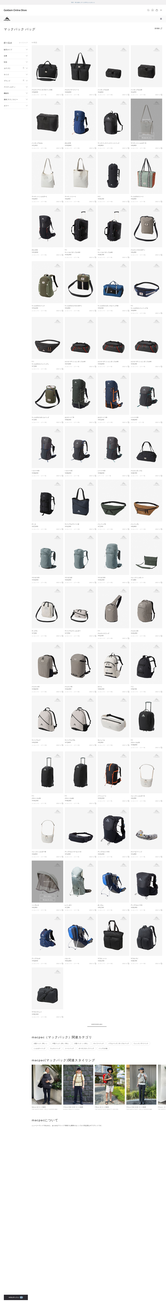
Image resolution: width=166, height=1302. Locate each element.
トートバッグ (69, 1048)
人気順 (147, 36)
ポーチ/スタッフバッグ (86, 1048)
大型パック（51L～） (41, 1043)
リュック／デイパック (141, 1043)
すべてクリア (23, 42)
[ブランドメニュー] (161, 19)
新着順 (157, 28)
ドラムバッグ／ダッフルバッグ (118, 1043)
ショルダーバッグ (39, 1048)
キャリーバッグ (98, 1043)
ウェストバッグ (55, 1048)
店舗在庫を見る (147, 138)
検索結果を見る (15, 1297)
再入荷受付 (147, 134)
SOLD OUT (146, 119)
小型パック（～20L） (81, 1043)
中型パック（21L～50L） (61, 1043)
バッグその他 (103, 1048)
